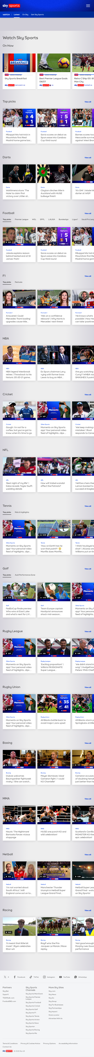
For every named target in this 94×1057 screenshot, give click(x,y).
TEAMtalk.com (8, 998)
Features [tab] (18, 282)
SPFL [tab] (42, 219)
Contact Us (7, 1047)
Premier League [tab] (21, 219)
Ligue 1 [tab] (75, 219)
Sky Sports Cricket (33, 1006)
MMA (7, 828)
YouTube (66, 977)
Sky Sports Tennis (32, 1016)
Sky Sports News (32, 1023)
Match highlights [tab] (22, 512)
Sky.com (52, 991)
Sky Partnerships (55, 1008)
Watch (6, 15)
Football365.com (9, 1001)
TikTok (36, 977)
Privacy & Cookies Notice (30, 1043)
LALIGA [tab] (51, 219)
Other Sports (45, 424)
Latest (17, 14)
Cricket (8, 424)
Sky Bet (6, 991)
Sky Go (51, 998)
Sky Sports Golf (32, 1009)
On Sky (25, 14)
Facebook (21, 977)
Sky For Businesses (56, 1005)
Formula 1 (9, 312)
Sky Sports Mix (31, 1033)
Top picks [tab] (7, 219)
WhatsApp (82, 977)
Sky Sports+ (30, 1026)
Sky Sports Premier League (33, 998)
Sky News (52, 994)
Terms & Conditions (10, 1043)
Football (9, 131)
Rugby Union (45, 717)
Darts (8, 187)
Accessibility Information (68, 1043)
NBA (7, 368)
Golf (7, 605)
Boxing (8, 773)
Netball (8, 884)
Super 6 (5, 994)
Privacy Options (49, 1043)
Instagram (51, 977)
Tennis (43, 543)
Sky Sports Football (33, 1002)
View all (88, 102)
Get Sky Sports (37, 14)
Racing (8, 940)
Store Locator (54, 1015)
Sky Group (53, 1001)
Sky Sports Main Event (34, 994)
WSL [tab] (34, 219)
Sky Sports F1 (31, 1012)
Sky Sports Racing (33, 1030)
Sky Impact (53, 1011)
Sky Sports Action (33, 1019)
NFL (7, 480)
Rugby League (45, 661)
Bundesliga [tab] (63, 219)
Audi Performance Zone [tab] (25, 575)
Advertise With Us (55, 1018)
